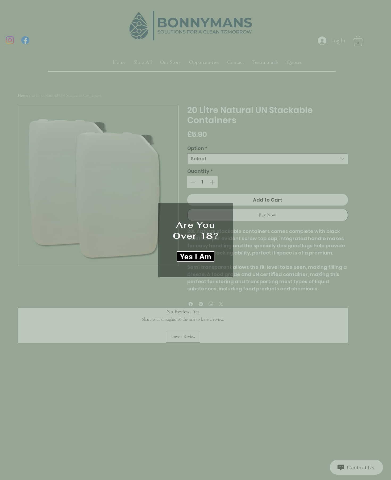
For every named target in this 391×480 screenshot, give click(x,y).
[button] (195, 256)
